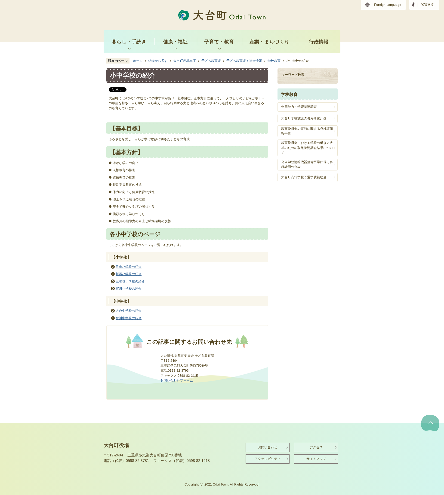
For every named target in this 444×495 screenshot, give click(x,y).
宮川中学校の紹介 (129, 318)
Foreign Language (387, 4)
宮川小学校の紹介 (129, 288)
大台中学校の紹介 (129, 311)
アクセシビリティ (268, 459)
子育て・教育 (219, 41)
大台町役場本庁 (184, 61)
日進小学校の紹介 (129, 267)
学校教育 (274, 61)
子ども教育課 (211, 61)
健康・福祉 (175, 41)
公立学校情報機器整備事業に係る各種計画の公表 (307, 164)
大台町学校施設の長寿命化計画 (304, 118)
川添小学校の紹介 (129, 274)
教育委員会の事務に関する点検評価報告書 (307, 131)
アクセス (316, 447)
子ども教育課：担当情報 (244, 61)
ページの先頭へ (430, 423)
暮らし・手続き (129, 41)
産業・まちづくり (270, 41)
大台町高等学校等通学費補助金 (304, 177)
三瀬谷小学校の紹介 (130, 281)
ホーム (138, 61)
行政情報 (318, 41)
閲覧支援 (427, 4)
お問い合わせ (267, 447)
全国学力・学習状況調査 (299, 107)
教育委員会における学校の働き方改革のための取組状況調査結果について (307, 148)
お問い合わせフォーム (176, 380)
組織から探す (158, 61)
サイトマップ (316, 459)
